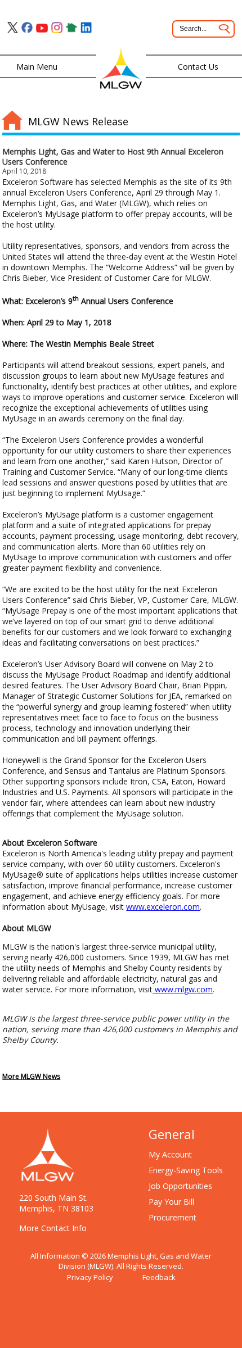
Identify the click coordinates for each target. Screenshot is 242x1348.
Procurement (172, 1217)
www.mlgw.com (183, 989)
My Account (170, 1154)
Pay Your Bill (171, 1201)
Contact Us (198, 66)
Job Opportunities (180, 1186)
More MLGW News (31, 1076)
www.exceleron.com (163, 906)
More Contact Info (53, 1228)
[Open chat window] (227, 1347)
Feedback (159, 1277)
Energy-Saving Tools (186, 1170)
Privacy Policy (90, 1277)
